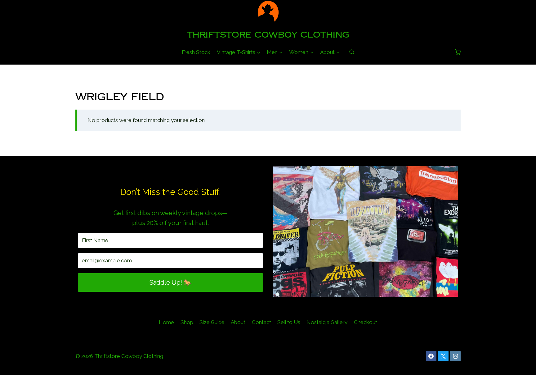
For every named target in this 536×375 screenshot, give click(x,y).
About (238, 322)
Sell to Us (288, 322)
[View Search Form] (351, 52)
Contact (261, 322)
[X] (443, 356)
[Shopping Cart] (458, 52)
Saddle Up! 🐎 (170, 282)
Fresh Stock (196, 52)
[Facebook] (431, 356)
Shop (187, 322)
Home (166, 322)
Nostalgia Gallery (326, 322)
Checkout (365, 322)
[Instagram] (455, 356)
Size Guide (212, 322)
